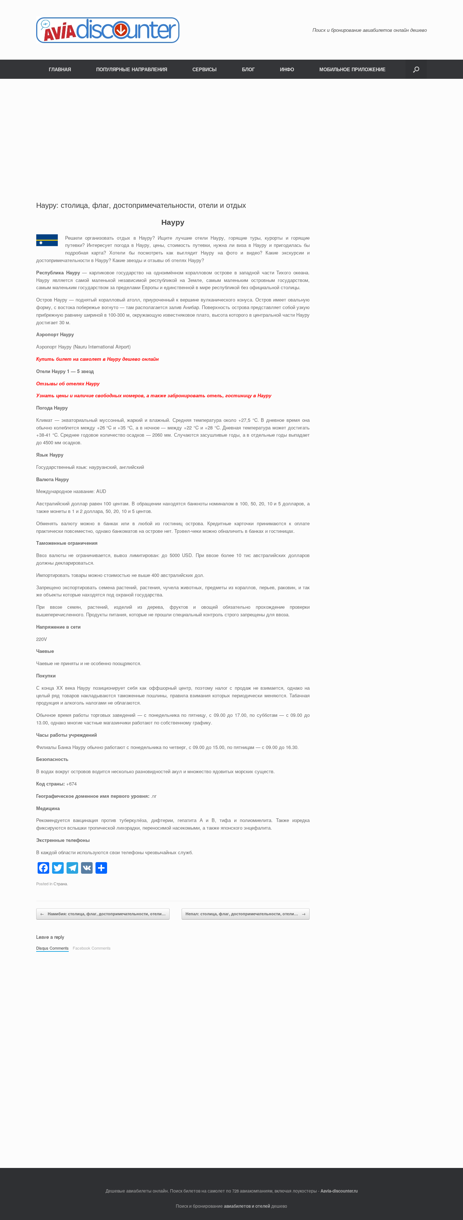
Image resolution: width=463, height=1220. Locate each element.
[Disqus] (173, 1056)
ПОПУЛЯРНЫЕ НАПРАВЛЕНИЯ (131, 69)
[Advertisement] (231, 133)
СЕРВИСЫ (204, 69)
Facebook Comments (92, 948)
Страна (60, 883)
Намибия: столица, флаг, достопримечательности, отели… (103, 913)
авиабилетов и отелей (247, 1206)
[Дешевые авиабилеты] (108, 29)
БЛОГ (248, 69)
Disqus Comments (52, 948)
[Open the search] (416, 69)
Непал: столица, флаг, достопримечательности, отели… (246, 913)
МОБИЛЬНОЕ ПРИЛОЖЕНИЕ (352, 69)
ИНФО (287, 69)
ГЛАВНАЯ (60, 69)
